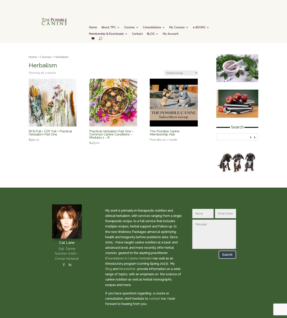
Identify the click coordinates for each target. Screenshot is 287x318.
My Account (170, 33)
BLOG (151, 33)
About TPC (108, 27)
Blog (108, 269)
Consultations (152, 27)
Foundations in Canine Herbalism (130, 258)
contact (154, 298)
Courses (129, 27)
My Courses (177, 27)
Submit (227, 255)
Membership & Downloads (106, 33)
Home (93, 27)
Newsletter (127, 269)
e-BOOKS (199, 27)
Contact (137, 33)
